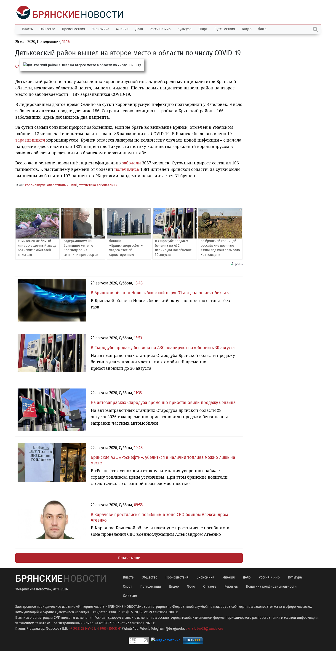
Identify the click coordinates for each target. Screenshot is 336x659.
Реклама (231, 586)
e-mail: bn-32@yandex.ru (204, 628)
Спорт (203, 28)
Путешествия (224, 28)
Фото (262, 28)
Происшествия (73, 28)
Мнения (122, 28)
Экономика (100, 28)
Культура (185, 28)
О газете (209, 586)
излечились (126, 168)
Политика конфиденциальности (271, 586)
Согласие (130, 595)
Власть (27, 28)
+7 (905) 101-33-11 (108, 628)
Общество (47, 28)
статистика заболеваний (98, 184)
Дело (139, 28)
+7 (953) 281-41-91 (82, 628)
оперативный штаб (62, 184)
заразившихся (30, 139)
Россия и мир (160, 28)
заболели (131, 162)
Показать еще (129, 557)
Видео (246, 28)
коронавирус (35, 184)
